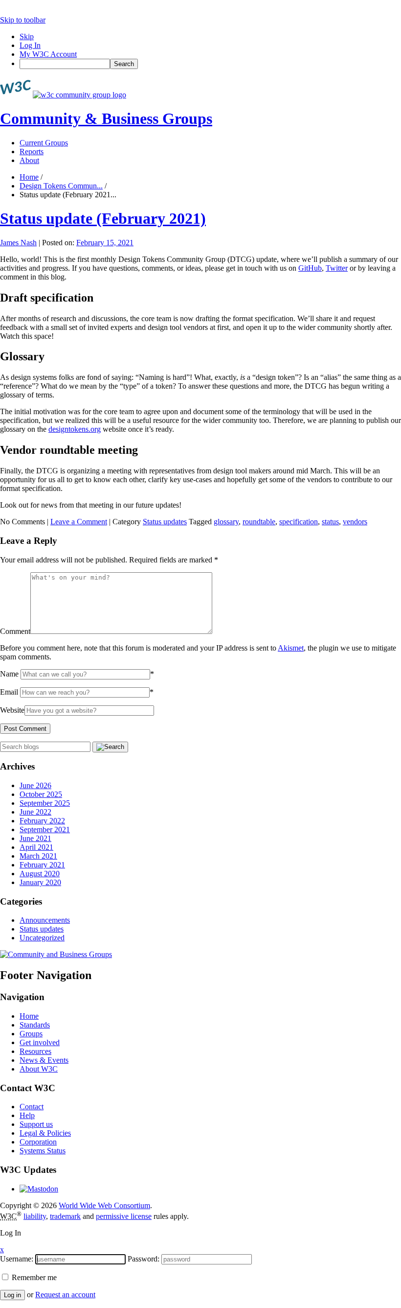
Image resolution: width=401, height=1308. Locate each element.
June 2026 (35, 785)
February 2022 (42, 821)
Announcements (45, 920)
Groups (31, 1033)
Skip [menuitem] (27, 36)
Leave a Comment (78, 521)
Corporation (38, 1142)
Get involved (40, 1042)
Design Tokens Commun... (61, 186)
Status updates (165, 521)
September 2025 (45, 803)
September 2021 (45, 829)
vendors (355, 521)
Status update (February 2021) (103, 218)
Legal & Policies (45, 1133)
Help (27, 1115)
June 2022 (35, 812)
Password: (143, 1259)
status (330, 521)
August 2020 (40, 873)
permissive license (124, 1216)
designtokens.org (74, 429)
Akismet (291, 648)
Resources (35, 1051)
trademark (65, 1216)
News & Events (44, 1060)
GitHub (310, 268)
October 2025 (41, 794)
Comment (15, 631)
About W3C (39, 1069)
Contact (32, 1106)
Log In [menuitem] (30, 45)
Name (9, 674)
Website (12, 710)
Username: (16, 1259)
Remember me (33, 1277)
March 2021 (38, 856)
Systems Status (43, 1150)
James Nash (18, 242)
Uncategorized (42, 938)
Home (29, 177)
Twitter (337, 268)
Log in (12, 1295)
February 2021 (42, 865)
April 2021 (36, 847)
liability (34, 1216)
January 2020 (40, 882)
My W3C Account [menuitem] (48, 54)
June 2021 (35, 838)
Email (9, 692)
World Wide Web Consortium (104, 1205)
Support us (36, 1124)
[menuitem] (210, 64)
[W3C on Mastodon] (39, 1189)
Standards (35, 1025)
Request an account (65, 1294)
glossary (226, 521)
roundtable (259, 521)
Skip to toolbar (22, 20)
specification (298, 521)
